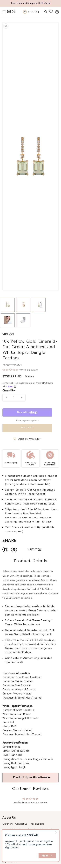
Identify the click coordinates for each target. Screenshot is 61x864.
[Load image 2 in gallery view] (23, 305)
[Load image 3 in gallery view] (39, 305)
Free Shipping (37, 824)
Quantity (8, 390)
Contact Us (21, 824)
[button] (4, 12)
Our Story (7, 824)
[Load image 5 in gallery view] (23, 320)
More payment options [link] (27, 421)
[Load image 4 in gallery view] (8, 320)
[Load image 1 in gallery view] (8, 305)
